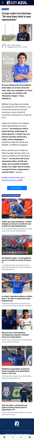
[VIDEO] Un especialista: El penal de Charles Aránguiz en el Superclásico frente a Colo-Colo (16, 371)
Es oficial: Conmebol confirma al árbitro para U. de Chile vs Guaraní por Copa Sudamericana (17, 298)
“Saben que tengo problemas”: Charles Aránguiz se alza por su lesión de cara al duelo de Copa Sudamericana (17, 224)
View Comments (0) (16, 188)
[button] (2, 2)
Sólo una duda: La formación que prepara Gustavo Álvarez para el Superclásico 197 (14, 407)
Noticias (5, 9)
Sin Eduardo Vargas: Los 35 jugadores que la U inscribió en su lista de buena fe (16, 260)
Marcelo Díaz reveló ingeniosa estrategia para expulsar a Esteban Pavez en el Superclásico (15, 335)
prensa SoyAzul (16, 45)
